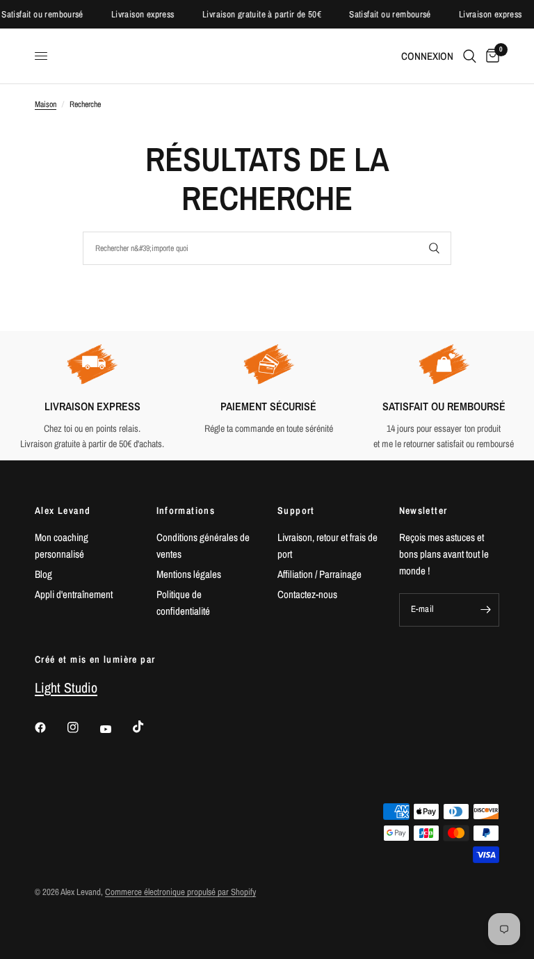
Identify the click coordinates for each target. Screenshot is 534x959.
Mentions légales (188, 574)
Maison (45, 104)
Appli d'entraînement (74, 594)
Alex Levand (62, 510)
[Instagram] (82, 727)
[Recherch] (469, 56)
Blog (43, 574)
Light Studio (66, 687)
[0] (490, 56)
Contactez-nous (307, 594)
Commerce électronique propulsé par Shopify (180, 892)
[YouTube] (115, 729)
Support (296, 510)
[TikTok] (148, 726)
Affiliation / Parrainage (319, 574)
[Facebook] (50, 727)
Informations (186, 510)
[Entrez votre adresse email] (485, 610)
